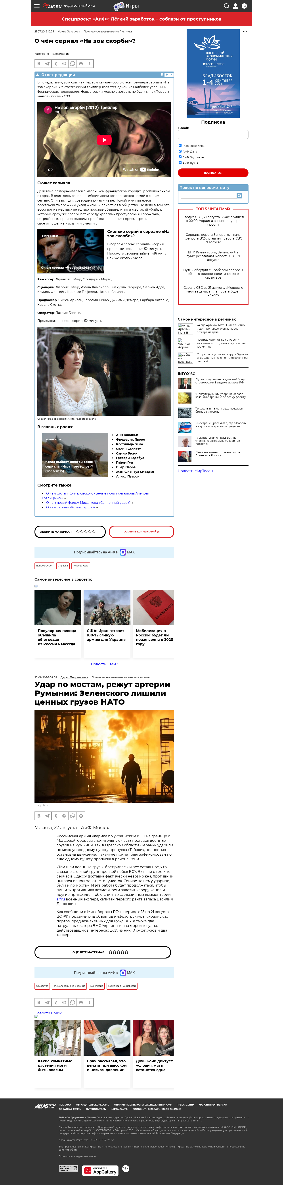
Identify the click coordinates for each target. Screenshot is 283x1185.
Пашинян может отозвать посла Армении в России (217, 454)
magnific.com (43, 805)
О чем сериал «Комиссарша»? (70, 507)
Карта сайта (119, 1109)
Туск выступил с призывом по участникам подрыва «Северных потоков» (217, 440)
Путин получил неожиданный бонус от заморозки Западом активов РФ (220, 381)
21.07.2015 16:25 (44, 31)
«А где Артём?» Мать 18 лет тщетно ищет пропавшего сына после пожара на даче (221, 328)
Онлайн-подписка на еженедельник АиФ (143, 1104)
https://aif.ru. (71, 1149)
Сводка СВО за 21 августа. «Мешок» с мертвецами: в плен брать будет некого (213, 291)
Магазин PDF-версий (213, 1104)
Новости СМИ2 (104, 664)
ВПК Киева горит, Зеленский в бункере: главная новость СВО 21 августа (213, 256)
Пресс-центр (185, 1104)
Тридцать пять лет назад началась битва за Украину (219, 410)
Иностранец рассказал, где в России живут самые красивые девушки (221, 425)
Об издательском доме (92, 1104)
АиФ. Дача (190, 151)
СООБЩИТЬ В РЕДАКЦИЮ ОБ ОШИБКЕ (157, 1109)
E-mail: (183, 128)
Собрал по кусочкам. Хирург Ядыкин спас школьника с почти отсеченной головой (222, 358)
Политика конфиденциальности (78, 1156)
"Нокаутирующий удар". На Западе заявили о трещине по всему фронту (220, 395)
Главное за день (194, 145)
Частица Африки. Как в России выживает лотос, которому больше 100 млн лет (221, 343)
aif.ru (61, 899)
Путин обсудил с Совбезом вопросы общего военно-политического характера (213, 273)
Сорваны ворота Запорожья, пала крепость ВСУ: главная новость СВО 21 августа (213, 238)
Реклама (65, 1104)
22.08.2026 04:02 (45, 677)
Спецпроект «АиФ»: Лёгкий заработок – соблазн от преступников (141, 19)
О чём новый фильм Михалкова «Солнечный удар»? (88, 503)
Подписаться (213, 173)
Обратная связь (70, 1109)
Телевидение (60, 53)
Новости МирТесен (195, 471)
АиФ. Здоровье (193, 157)
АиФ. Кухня (190, 163)
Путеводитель (96, 1109)
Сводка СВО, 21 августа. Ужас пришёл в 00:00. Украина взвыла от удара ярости (213, 220)
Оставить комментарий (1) (142, 531)
